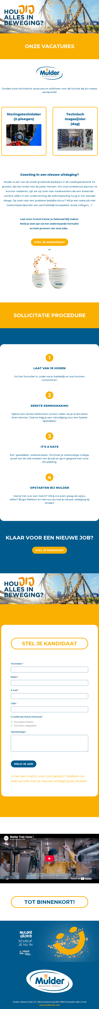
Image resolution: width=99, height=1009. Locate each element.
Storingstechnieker (24, 722)
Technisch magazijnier (25, 725)
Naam (14, 677)
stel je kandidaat (49, 242)
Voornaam (16, 663)
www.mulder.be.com (49, 1005)
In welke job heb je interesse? (27, 717)
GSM (13, 703)
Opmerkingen (18, 732)
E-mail (14, 690)
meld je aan (23, 763)
